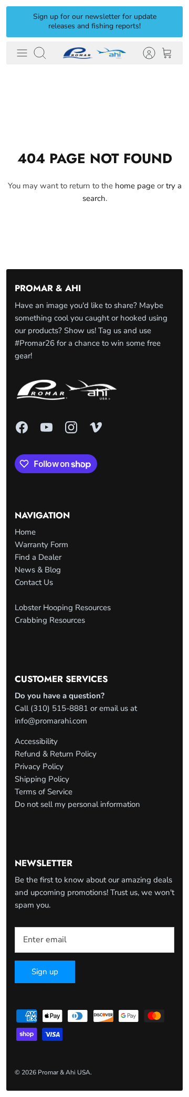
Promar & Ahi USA (64, 1072)
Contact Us (34, 582)
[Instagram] (71, 427)
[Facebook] (21, 427)
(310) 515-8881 (59, 708)
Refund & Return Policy (56, 754)
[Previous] (20, 21)
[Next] (168, 21)
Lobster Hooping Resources (63, 607)
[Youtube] (46, 427)
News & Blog (38, 570)
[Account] (143, 53)
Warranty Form (41, 544)
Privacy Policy (39, 766)
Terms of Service (43, 791)
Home (25, 532)
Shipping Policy (42, 779)
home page (135, 185)
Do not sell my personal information (77, 804)
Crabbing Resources (50, 620)
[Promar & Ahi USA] (94, 53)
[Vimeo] (95, 427)
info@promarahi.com (51, 721)
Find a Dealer (38, 557)
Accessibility (36, 741)
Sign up (45, 971)
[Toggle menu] (22, 53)
